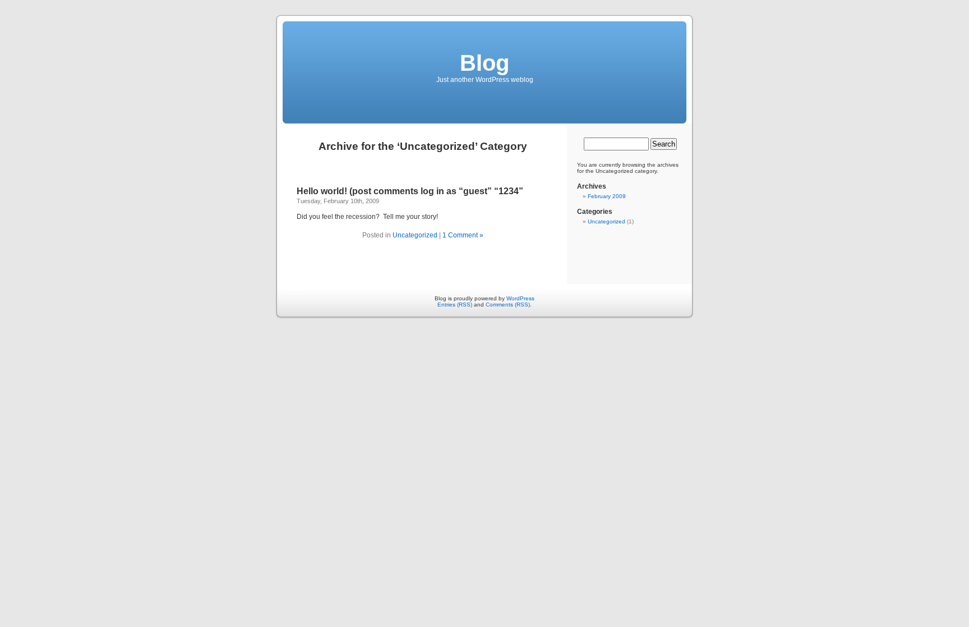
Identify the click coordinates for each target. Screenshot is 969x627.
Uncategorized (415, 235)
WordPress (520, 298)
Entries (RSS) (454, 304)
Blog (484, 63)
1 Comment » (462, 235)
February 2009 (607, 196)
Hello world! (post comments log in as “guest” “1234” (410, 191)
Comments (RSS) (508, 304)
